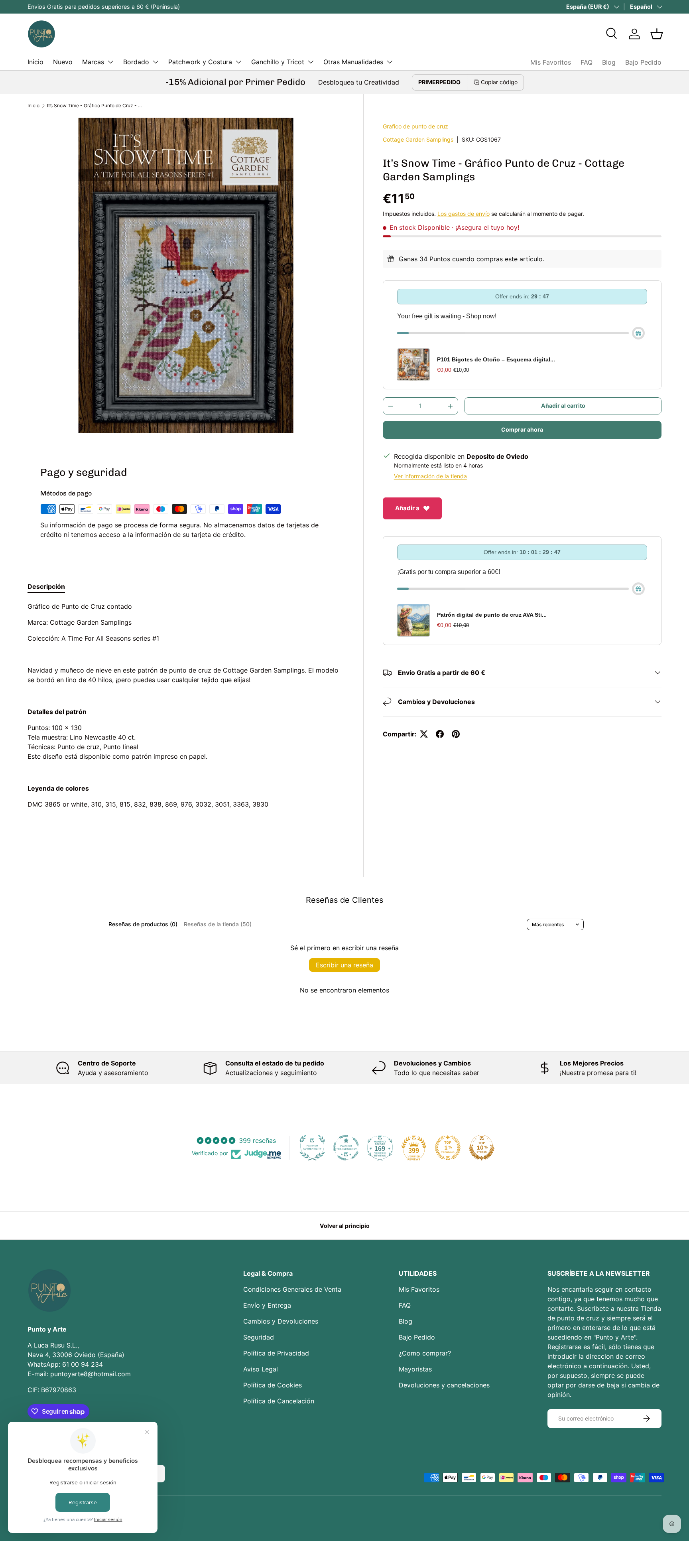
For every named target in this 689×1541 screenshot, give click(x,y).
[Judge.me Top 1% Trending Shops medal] (448, 1147)
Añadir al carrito (563, 405)
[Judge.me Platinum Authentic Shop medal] (312, 1147)
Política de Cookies (272, 1385)
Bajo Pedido (643, 62)
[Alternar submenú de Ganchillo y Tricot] (310, 62)
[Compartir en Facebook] (440, 734)
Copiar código (499, 82)
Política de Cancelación (278, 1401)
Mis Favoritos (550, 62)
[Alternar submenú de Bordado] (155, 62)
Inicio (35, 62)
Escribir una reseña (344, 965)
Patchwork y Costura (200, 62)
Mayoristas (415, 1369)
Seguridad (258, 1337)
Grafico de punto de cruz (415, 126)
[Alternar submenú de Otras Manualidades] (389, 62)
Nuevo (63, 62)
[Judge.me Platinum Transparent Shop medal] (346, 1147)
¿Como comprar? (425, 1353)
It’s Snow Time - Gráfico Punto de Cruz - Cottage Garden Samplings (95, 106)
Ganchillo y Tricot (277, 62)
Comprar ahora (522, 429)
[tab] (46, 586)
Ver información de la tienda (430, 476)
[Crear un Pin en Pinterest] (456, 734)
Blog (609, 62)
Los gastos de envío (463, 213)
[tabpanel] (186, 721)
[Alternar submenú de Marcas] (110, 62)
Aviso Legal (260, 1369)
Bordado (136, 62)
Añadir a (407, 508)
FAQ (587, 62)
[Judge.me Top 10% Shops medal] (481, 1147)
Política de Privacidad (276, 1353)
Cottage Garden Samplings (418, 139)
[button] (656, 34)
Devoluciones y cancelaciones (444, 1385)
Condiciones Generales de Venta (292, 1289)
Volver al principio (345, 1225)
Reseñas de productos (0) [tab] (142, 924)
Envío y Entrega (267, 1305)
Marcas (93, 62)
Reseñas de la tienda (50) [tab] (218, 924)
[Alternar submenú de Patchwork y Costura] (238, 62)
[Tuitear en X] (424, 734)
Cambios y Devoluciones (280, 1321)
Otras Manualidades (353, 62)
